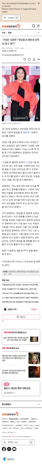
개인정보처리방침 (13, 419)
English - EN (13, 18)
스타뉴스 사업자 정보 (7, 432)
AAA (22, 428)
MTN (25, 425)
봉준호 (26, 132)
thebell (15, 428)
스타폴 (36, 428)
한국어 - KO (13, 442)
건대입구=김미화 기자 (9, 51)
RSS (18, 421)
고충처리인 (34, 419)
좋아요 (22, 317)
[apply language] (17, 18)
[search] (33, 26)
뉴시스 (31, 425)
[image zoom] (37, 118)
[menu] (38, 26)
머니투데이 (19, 425)
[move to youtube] (14, 449)
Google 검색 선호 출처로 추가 (12, 55)
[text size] (38, 59)
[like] (24, 59)
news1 (37, 425)
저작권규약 (5, 421)
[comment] (29, 59)
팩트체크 (24, 421)
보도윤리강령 (31, 421)
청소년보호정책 (24, 419)
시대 (10, 428)
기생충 (29, 162)
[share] (34, 59)
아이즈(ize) (29, 428)
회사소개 (4, 419)
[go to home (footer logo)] (10, 414)
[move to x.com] (9, 449)
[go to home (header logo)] (11, 25)
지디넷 (5, 428)
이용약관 (12, 421)
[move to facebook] (4, 449)
